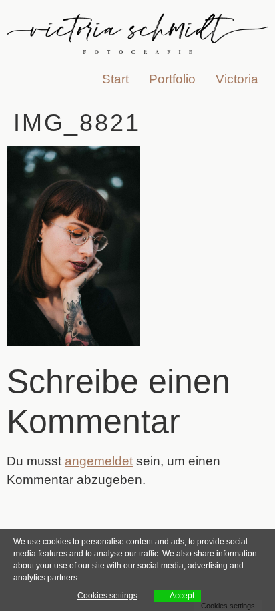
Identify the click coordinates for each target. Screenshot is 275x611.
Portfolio (172, 79)
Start (115, 79)
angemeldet (99, 461)
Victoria (237, 79)
